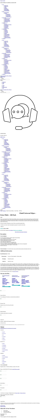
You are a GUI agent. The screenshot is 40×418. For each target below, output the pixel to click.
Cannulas (5, 29)
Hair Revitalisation (7, 21)
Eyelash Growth (6, 19)
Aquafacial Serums (7, 18)
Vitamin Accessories (7, 37)
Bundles (3, 343)
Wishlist (3, 338)
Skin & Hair (4, 17)
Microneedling (6, 9)
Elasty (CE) (6, 5)
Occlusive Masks (7, 35)
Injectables (3, 348)
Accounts (3, 355)
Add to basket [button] (5, 286)
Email (1, 326)
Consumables (4, 64)
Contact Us (3, 339)
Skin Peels (6, 57)
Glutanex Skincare (7, 20)
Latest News (4, 336)
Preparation (6, 27)
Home (1, 210)
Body (3, 11)
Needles (5, 33)
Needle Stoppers (6, 34)
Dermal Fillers (4, 346)
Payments (3, 358)
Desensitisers (6, 25)
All (9, 230)
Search (1, 77)
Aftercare (5, 23)
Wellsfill (5, 8)
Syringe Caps (6, 71)
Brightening (8, 14)
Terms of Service (15, 271)
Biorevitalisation (6, 10)
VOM (5, 7)
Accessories (6, 32)
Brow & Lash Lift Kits (7, 24)
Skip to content (2, 0)
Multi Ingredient (8, 16)
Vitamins (5, 13)
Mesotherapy (6, 44)
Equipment (6, 30)
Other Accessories (7, 36)
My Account (4, 333)
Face (3, 4)
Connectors (6, 31)
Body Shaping (6, 12)
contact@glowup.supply (16, 369)
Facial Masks (6, 26)
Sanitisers (3, 38)
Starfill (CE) (6, 6)
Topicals (3, 58)
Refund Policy (4, 361)
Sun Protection (6, 28)
